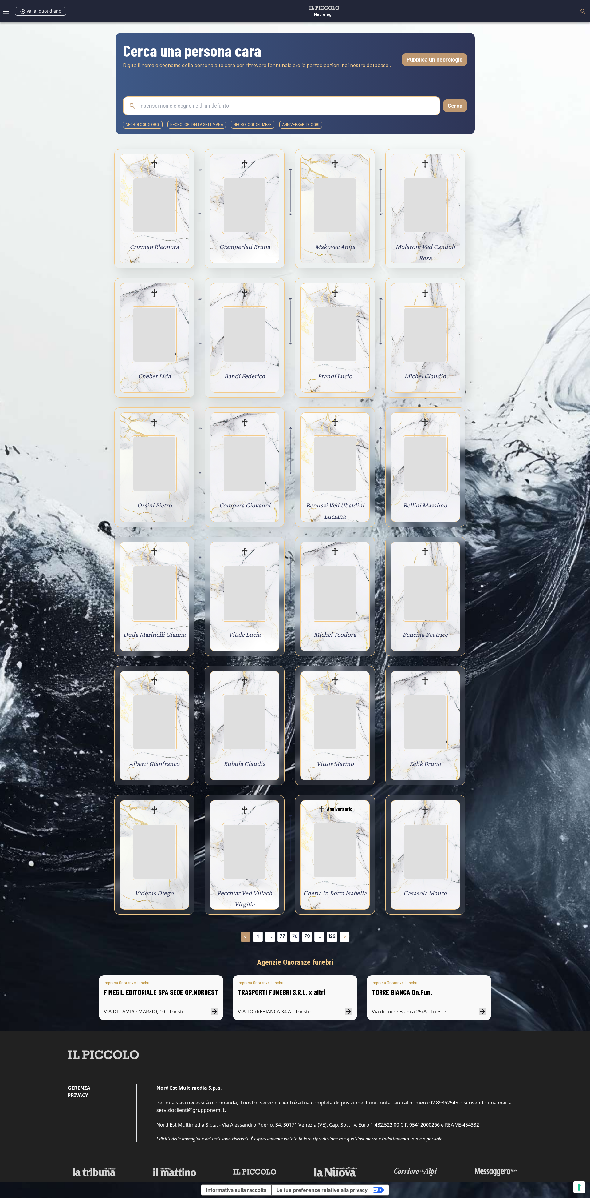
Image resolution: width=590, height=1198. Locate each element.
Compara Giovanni (244, 505)
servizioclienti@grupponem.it (190, 1110)
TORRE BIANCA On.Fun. (402, 992)
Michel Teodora (335, 634)
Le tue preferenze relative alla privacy (322, 1190)
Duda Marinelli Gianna (154, 634)
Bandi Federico (244, 376)
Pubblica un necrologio (434, 59)
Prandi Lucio (335, 376)
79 (307, 936)
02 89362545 (443, 1102)
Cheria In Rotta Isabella (335, 893)
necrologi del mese (253, 124)
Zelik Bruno (425, 763)
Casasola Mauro (425, 893)
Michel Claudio (425, 376)
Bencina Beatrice (425, 634)
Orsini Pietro (154, 505)
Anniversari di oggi (300, 124)
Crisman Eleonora (154, 246)
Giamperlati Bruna (244, 246)
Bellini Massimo (425, 505)
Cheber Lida (154, 376)
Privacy (78, 1095)
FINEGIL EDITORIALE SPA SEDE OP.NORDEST (161, 992)
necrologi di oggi (143, 124)
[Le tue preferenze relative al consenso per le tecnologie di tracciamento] (579, 1187)
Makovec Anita (335, 246)
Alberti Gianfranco (154, 763)
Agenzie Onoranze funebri (295, 962)
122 (332, 936)
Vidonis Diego (154, 893)
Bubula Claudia (245, 763)
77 (282, 936)
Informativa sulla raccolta (236, 1190)
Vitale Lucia (245, 634)
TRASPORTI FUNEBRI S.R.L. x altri (281, 992)
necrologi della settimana (196, 124)
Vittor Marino (335, 763)
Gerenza (79, 1087)
